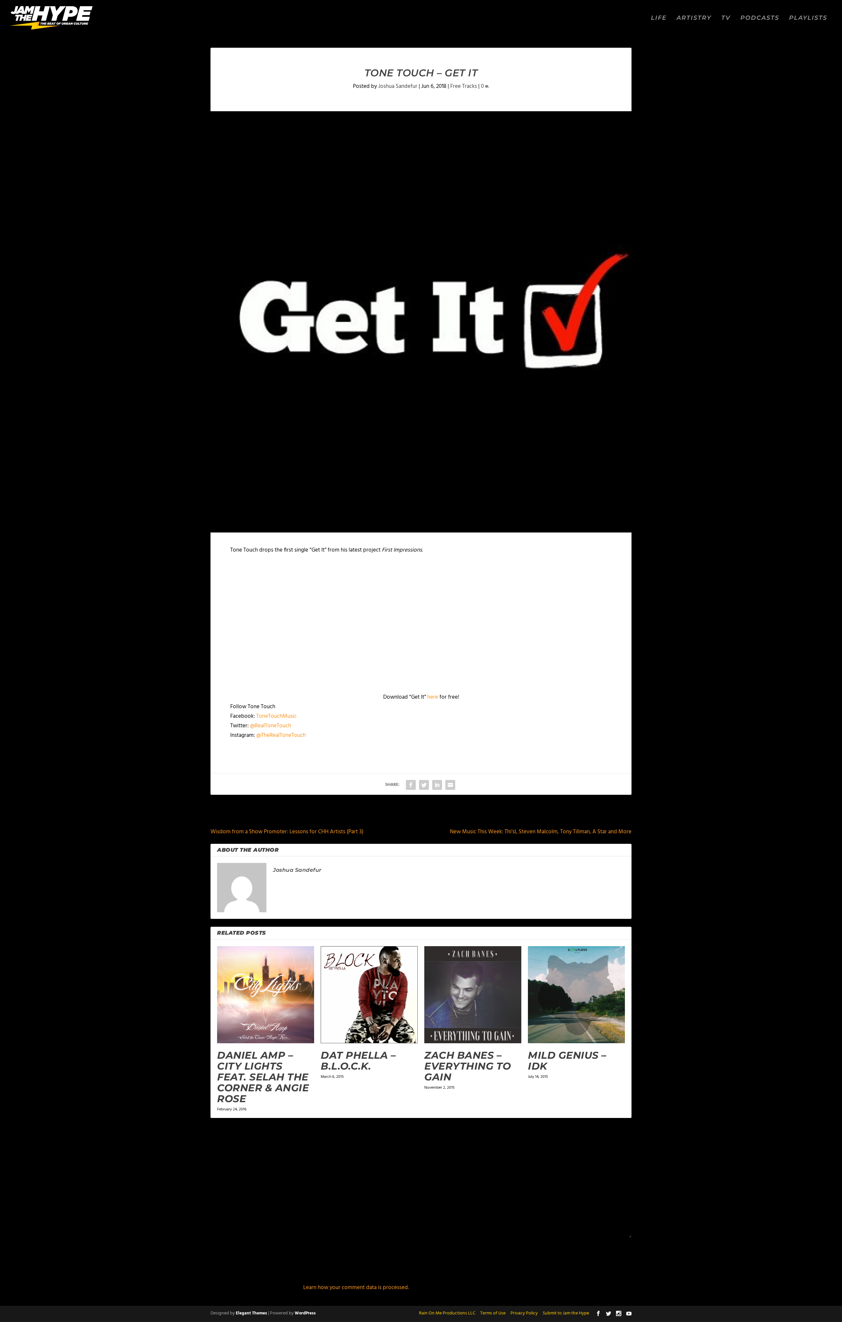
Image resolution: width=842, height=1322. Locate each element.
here (432, 697)
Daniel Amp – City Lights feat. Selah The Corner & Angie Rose (263, 1077)
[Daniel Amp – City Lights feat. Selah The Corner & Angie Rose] (265, 994)
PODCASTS (759, 18)
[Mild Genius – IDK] (576, 994)
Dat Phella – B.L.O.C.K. (358, 1060)
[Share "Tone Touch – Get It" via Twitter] (424, 784)
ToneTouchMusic (276, 716)
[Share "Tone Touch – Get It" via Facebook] (410, 784)
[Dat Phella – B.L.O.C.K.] (369, 994)
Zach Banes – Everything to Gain (467, 1066)
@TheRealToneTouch (281, 735)
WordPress (305, 1313)
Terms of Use (493, 1313)
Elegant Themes (251, 1313)
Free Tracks (463, 86)
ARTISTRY (694, 18)
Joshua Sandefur (397, 86)
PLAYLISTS (808, 18)
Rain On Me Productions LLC (447, 1313)
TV (726, 18)
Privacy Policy (524, 1313)
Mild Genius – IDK (567, 1060)
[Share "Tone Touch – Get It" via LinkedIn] (437, 784)
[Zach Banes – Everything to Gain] (472, 994)
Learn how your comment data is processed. (356, 1287)
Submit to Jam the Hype (566, 1313)
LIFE (659, 18)
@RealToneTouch (270, 725)
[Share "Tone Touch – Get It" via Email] (450, 784)
